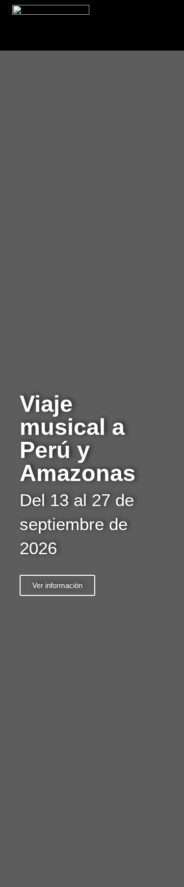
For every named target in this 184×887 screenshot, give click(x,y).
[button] (172, 25)
